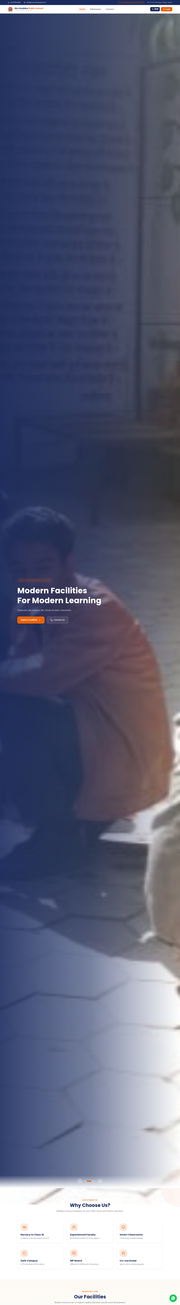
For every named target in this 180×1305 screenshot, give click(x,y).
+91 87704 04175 (15, 2)
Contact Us (62, 625)
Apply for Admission (31, 625)
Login (168, 9)
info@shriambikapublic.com (36, 2)
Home (82, 9)
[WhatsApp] (173, 1298)
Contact (110, 9)
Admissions (95, 9)
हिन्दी (156, 9)
